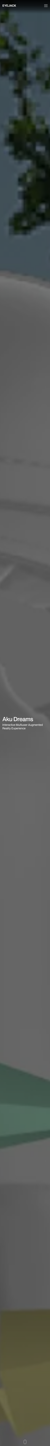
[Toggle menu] (46, 5)
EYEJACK (9, 5)
